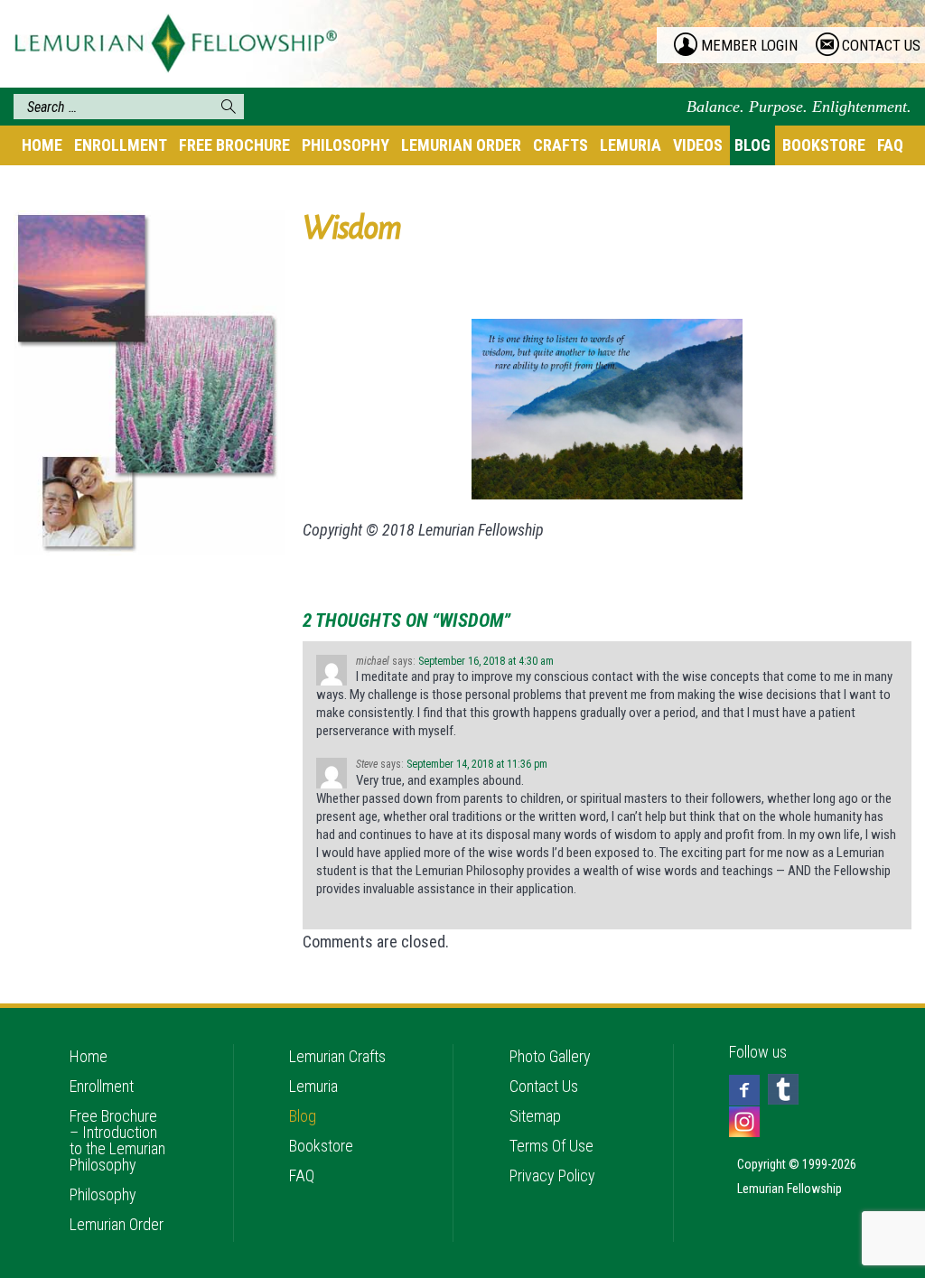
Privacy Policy (552, 1175)
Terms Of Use (551, 1145)
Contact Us (543, 1086)
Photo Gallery (550, 1056)
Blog (752, 144)
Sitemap (535, 1115)
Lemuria (630, 144)
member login (749, 45)
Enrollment (120, 144)
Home (42, 144)
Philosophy (345, 144)
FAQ (890, 144)
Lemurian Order (461, 144)
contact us (881, 45)
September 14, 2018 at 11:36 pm (476, 764)
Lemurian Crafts (337, 1056)
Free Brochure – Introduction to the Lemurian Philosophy (117, 1140)
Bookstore (823, 144)
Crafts (560, 144)
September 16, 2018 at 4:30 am (486, 661)
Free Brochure (234, 144)
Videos (698, 144)
